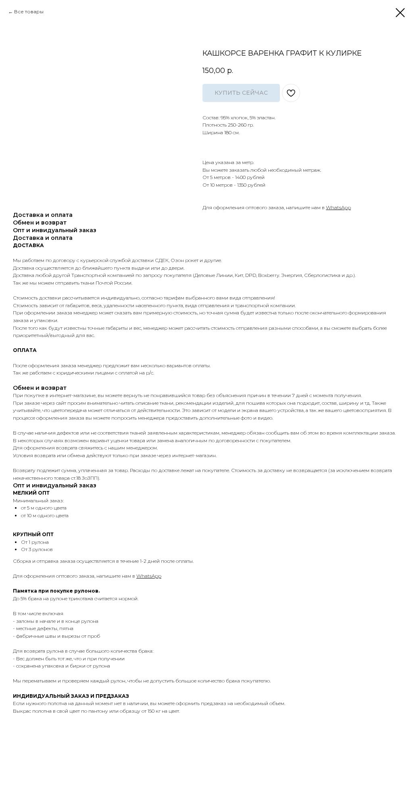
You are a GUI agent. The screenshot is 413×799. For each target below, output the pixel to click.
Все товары (29, 11)
